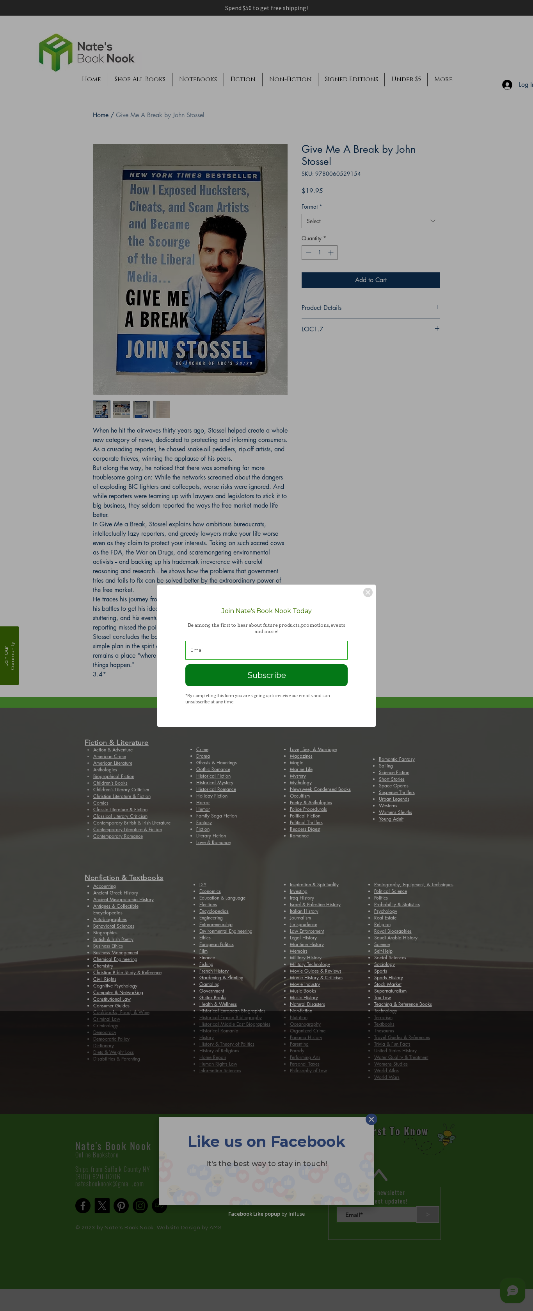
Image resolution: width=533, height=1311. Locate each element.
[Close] (368, 592)
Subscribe (266, 675)
